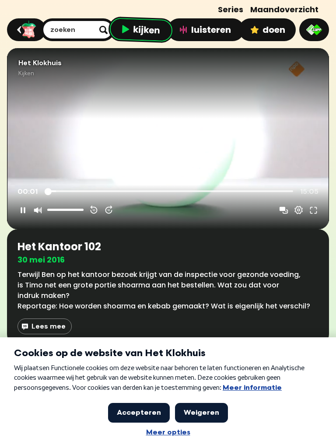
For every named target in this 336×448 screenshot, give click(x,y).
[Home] (25, 29)
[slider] (170, 191)
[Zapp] (314, 29)
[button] (168, 138)
